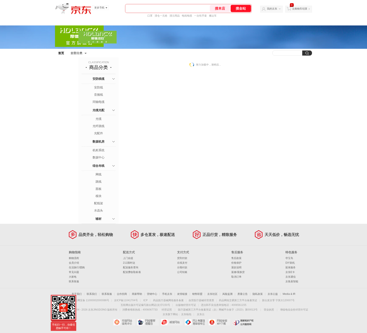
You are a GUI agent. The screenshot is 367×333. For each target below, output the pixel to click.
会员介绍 (74, 262)
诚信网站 (172, 322)
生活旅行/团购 (77, 267)
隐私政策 (258, 293)
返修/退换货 (238, 272)
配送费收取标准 (132, 272)
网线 (99, 174)
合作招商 (122, 293)
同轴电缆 (98, 102)
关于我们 (77, 293)
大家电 (72, 276)
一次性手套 (200, 15)
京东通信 (290, 276)
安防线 (98, 87)
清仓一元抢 (161, 15)
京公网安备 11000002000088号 (90, 300)
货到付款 (182, 258)
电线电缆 (187, 15)
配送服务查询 (130, 267)
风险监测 (227, 293)
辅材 (99, 218)
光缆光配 (98, 110)
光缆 (99, 118)
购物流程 (74, 258)
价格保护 (236, 262)
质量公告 (242, 293)
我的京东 (272, 8)
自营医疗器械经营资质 (201, 300)
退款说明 (236, 267)
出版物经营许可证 (186, 305)
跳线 (99, 181)
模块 (99, 196)
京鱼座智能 (291, 281)
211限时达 (129, 262)
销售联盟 (197, 293)
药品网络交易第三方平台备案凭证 (238, 300)
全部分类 (76, 53)
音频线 (98, 94)
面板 (99, 188)
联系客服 (74, 281)
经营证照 (167, 309)
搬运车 (213, 15)
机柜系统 (98, 150)
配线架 (98, 203)
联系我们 (92, 293)
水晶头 (98, 210)
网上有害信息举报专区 (195, 322)
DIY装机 (290, 262)
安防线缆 (98, 78)
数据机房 (98, 141)
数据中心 (98, 157)
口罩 (149, 15)
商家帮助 (137, 293)
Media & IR (289, 293)
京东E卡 (290, 272)
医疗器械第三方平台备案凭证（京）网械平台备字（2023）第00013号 (218, 309)
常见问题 (74, 272)
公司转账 (182, 272)
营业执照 (269, 309)
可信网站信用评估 (124, 322)
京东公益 (273, 293)
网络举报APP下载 (219, 322)
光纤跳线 (98, 126)
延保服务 (290, 267)
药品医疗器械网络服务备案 (168, 300)
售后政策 (236, 258)
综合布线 (98, 165)
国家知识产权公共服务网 (243, 322)
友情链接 (182, 293)
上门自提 (128, 258)
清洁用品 (174, 15)
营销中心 (152, 293)
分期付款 (182, 267)
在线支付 (182, 262)
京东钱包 (186, 314)
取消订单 (236, 276)
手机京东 (167, 293)
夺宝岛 (289, 258)
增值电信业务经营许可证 (294, 309)
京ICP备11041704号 (126, 300)
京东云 (201, 314)
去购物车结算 (299, 8)
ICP (145, 300)
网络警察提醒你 (148, 322)
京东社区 (212, 293)
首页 (61, 53)
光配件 (98, 133)
